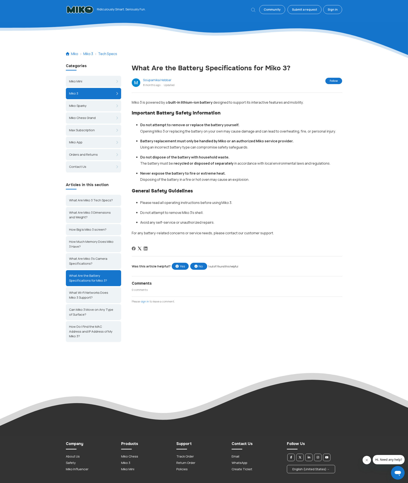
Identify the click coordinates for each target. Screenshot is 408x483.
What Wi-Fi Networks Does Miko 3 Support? (88, 295)
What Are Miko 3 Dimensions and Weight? (90, 214)
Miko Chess (129, 456)
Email (235, 456)
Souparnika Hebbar (157, 80)
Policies (182, 469)
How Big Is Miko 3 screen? (87, 229)
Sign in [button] (333, 9)
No (201, 266)
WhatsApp (239, 462)
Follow (334, 81)
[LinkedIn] (145, 248)
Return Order (185, 462)
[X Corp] (140, 248)
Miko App (75, 142)
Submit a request (304, 9)
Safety (71, 462)
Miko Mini (75, 81)
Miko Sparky (77, 105)
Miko (74, 53)
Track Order (185, 456)
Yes (182, 266)
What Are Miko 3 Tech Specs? (91, 200)
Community (272, 9)
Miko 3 (88, 53)
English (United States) (309, 469)
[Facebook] (134, 248)
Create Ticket (242, 469)
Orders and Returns (83, 154)
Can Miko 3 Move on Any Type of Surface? (91, 312)
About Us (73, 456)
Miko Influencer (77, 469)
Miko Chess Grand (82, 118)
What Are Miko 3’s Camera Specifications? (88, 261)
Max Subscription (82, 130)
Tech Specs (107, 53)
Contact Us (77, 166)
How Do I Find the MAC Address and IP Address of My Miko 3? (90, 331)
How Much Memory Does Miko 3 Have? (91, 244)
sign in (145, 301)
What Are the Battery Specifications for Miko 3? (88, 278)
